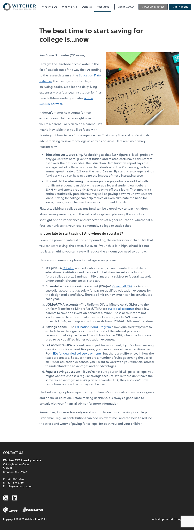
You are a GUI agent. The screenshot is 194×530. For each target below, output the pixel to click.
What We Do (49, 7)
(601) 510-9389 (15, 482)
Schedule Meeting (153, 7)
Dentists (87, 7)
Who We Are (69, 7)
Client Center (126, 7)
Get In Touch (180, 7)
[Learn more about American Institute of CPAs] (10, 510)
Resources (103, 7)
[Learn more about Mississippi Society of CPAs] (33, 510)
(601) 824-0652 (15, 479)
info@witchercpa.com (20, 486)
